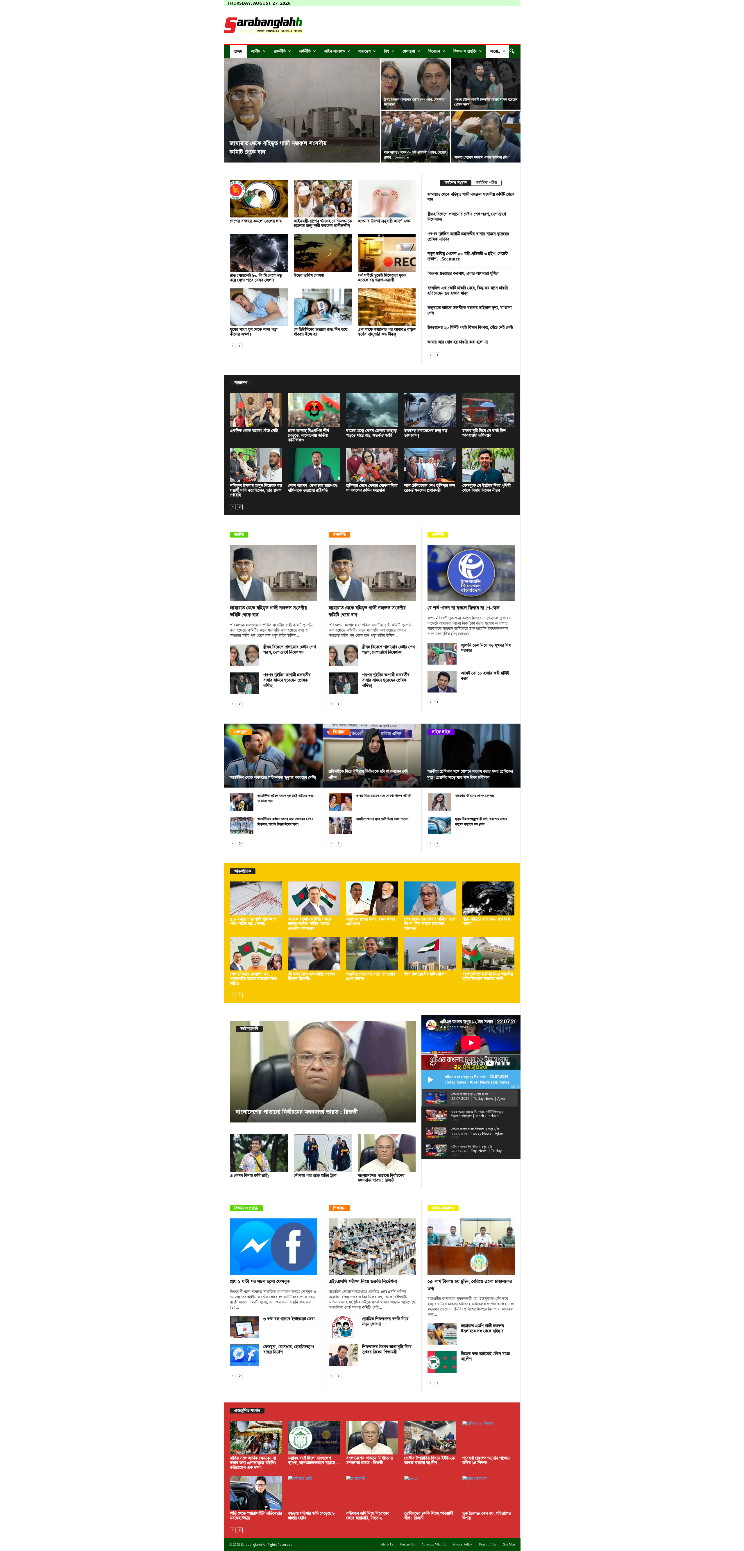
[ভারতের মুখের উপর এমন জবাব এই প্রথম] (372, 898)
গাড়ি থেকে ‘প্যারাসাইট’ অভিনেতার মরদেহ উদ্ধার (256, 1516)
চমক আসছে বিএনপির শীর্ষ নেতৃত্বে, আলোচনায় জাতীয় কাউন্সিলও (308, 435)
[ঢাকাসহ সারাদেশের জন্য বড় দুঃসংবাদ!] (430, 410)
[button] (511, 51)
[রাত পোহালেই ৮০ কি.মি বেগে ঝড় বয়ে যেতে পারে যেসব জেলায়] (259, 253)
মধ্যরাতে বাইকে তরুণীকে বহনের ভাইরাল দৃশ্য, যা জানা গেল (470, 310)
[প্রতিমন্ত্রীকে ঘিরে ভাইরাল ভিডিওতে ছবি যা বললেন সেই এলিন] (372, 756)
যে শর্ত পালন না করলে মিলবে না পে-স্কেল (463, 608)
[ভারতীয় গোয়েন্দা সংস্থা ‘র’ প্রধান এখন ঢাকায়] (372, 953)
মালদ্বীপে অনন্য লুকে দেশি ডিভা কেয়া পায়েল (382, 819)
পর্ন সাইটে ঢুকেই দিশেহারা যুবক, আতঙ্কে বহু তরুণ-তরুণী (382, 278)
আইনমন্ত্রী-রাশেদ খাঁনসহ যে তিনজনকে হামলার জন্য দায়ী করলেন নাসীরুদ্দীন (323, 223)
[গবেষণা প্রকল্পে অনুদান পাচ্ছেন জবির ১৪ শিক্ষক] (488, 1437)
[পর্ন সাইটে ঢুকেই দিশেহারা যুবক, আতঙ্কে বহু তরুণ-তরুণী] (387, 253)
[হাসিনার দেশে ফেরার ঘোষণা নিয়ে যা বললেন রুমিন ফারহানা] (372, 465)
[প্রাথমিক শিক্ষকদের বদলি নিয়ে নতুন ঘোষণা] (343, 1327)
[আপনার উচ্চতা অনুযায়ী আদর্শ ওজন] (387, 198)
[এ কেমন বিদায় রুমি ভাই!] (259, 1153)
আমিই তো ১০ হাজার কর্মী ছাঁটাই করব (485, 675)
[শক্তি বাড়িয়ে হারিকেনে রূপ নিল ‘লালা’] (488, 898)
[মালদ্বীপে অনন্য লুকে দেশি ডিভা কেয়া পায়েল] (340, 825)
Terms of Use (487, 1544)
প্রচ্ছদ (238, 51)
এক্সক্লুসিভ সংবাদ (247, 1410)
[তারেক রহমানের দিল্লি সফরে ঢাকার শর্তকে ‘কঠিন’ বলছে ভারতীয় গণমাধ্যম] (314, 898)
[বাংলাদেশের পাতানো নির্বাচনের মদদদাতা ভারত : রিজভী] (387, 1153)
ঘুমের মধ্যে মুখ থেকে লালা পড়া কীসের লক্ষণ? (253, 332)
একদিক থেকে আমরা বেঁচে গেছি (254, 431)
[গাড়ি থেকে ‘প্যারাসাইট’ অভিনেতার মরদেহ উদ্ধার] (256, 1492)
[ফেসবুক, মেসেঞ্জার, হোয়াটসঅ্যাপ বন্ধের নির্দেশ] (244, 1355)
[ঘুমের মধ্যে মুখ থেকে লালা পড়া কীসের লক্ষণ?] (259, 307)
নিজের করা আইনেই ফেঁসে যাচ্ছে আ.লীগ (485, 1356)
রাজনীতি (280, 51)
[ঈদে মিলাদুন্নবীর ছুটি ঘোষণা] (430, 953)
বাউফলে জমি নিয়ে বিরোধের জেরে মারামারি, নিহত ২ (367, 1516)
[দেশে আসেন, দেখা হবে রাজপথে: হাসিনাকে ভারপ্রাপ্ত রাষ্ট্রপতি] (314, 465)
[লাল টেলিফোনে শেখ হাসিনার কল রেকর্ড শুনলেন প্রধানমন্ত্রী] (430, 465)
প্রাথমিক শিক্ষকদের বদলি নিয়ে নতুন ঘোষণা (385, 1321)
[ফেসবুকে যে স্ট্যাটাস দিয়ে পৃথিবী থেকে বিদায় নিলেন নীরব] (488, 465)
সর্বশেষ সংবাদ (456, 183)
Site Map (509, 1544)
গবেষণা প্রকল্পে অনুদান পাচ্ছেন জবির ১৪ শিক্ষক (486, 1460)
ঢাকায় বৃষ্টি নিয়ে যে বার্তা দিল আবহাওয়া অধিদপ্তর (484, 433)
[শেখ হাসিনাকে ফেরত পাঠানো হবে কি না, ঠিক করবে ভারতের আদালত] (430, 898)
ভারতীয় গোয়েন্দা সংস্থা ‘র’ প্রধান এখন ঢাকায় (370, 976)
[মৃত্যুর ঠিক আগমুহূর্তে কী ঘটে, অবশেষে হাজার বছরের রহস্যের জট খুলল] (439, 825)
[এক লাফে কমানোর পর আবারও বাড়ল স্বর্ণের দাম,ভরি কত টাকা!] (387, 307)
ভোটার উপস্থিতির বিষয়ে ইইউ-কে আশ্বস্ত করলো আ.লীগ (314, 1112)
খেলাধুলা (409, 51)
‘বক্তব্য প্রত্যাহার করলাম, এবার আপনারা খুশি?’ (481, 157)
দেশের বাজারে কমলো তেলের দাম (256, 221)
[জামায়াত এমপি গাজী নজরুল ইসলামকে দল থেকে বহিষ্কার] (442, 1334)
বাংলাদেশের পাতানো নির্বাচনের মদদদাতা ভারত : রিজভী (381, 1178)
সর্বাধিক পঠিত (486, 183)
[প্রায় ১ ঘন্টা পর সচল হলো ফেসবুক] (273, 1246)
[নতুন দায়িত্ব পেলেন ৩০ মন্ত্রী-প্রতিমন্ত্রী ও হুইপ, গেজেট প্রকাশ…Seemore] (415, 137)
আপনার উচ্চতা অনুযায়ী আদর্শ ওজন (385, 221)
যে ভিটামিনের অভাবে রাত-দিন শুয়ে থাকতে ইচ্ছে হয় (320, 332)
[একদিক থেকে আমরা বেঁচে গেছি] (256, 410)
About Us (387, 1544)
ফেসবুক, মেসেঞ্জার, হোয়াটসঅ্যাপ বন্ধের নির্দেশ (288, 1349)
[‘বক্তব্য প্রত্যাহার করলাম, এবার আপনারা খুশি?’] (486, 137)
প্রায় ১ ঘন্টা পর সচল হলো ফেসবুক (260, 1282)
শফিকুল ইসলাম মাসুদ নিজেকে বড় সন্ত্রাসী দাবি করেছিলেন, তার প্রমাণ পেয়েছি (256, 490)
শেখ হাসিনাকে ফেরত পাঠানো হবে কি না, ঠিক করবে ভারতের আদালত (429, 923)
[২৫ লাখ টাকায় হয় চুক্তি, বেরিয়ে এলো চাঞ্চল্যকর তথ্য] (471, 1246)
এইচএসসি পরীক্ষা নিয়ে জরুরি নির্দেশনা (363, 1282)
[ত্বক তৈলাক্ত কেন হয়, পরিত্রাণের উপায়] (488, 1492)
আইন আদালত (334, 51)
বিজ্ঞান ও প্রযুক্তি (465, 51)
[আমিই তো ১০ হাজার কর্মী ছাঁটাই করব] (442, 681)
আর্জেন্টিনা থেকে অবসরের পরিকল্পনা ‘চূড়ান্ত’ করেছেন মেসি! (273, 777)
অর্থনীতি (305, 51)
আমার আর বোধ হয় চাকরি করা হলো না (458, 342)
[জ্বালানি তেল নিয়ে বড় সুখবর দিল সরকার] (442, 654)
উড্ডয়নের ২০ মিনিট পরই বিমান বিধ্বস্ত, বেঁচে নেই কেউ (470, 328)
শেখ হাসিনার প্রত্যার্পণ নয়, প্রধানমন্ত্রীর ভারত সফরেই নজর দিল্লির (253, 978)
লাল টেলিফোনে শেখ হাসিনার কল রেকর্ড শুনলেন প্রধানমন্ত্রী (429, 488)
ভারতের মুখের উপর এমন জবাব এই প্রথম (370, 921)
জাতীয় (255, 51)
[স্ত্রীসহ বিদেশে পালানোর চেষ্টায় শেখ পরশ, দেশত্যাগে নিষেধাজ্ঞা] (415, 84)
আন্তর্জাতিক (242, 871)
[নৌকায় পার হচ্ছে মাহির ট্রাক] (323, 1153)
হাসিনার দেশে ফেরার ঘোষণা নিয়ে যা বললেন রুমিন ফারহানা (372, 488)
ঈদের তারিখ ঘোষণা (309, 276)
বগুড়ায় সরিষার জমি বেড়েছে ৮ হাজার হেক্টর (311, 1516)
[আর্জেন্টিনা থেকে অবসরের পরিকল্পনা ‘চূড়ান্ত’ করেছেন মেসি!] (273, 756)
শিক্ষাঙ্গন (339, 1208)
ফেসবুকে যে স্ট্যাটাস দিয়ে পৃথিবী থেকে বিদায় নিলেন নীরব (486, 488)
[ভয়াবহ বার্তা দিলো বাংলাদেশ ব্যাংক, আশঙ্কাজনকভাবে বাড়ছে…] (314, 1437)
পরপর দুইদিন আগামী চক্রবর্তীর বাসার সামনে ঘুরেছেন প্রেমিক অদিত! (468, 236)
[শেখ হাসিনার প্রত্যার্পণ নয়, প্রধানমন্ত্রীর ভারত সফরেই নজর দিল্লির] (256, 953)
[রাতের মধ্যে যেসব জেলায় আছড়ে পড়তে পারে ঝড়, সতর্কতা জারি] (372, 410)
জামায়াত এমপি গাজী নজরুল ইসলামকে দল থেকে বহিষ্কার (482, 1328)
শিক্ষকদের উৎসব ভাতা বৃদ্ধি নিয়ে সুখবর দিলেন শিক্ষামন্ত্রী (387, 1349)
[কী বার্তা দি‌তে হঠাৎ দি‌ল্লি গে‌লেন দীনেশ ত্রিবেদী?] (314, 953)
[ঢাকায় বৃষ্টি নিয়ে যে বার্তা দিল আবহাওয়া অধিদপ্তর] (488, 410)
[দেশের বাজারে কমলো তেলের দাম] (259, 198)
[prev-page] (233, 345)
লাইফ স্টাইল (441, 732)
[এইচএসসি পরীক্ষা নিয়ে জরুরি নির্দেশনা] (372, 1246)
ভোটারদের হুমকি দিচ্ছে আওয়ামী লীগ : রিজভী (428, 1516)
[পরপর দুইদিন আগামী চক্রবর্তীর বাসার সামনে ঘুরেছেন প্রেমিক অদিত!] (486, 84)
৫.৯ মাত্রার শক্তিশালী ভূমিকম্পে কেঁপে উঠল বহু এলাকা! (253, 921)
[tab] (455, 183)
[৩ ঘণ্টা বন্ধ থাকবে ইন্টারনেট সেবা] (244, 1327)
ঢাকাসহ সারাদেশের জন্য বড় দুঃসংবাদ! (425, 433)
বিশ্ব (386, 51)
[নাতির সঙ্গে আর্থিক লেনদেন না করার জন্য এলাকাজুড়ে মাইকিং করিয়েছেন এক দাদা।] (256, 1437)
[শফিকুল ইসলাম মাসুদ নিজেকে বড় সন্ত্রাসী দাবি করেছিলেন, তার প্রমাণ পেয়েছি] (256, 465)
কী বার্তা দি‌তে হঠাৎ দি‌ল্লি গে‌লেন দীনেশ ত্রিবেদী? (311, 976)
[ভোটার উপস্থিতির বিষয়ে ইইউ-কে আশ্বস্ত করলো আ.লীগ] (341, 1071)
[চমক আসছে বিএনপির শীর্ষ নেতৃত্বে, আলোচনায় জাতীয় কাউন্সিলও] (314, 410)
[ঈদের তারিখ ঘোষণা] (323, 253)
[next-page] (240, 345)
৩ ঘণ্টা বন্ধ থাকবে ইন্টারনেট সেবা (288, 1319)
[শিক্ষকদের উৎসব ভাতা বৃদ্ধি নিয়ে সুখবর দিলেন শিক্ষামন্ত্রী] (343, 1355)
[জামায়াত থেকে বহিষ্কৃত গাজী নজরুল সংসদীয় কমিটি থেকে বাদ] (302, 110)
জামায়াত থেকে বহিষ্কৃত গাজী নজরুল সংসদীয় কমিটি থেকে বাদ (471, 197)
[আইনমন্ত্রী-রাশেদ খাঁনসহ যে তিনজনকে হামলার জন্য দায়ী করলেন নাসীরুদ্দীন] (323, 198)
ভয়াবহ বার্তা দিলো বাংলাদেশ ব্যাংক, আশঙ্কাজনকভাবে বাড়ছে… (314, 1460)
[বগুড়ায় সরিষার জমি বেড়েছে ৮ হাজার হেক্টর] (314, 1492)
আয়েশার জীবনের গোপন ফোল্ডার (475, 796)
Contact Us (407, 1544)
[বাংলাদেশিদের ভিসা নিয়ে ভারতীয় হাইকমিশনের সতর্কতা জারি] (488, 953)
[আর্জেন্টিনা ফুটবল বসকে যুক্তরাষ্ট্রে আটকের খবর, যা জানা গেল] (241, 802)
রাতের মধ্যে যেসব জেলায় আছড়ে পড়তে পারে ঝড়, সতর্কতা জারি (371, 433)
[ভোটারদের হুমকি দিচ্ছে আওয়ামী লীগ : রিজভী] (430, 1492)
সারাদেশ (364, 51)
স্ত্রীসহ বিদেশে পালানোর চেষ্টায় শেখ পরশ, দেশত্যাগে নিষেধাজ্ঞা (467, 216)
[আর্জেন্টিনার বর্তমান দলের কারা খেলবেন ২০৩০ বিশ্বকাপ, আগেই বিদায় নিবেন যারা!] (241, 825)
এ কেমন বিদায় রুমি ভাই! (249, 1176)
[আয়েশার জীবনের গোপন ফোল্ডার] (439, 802)
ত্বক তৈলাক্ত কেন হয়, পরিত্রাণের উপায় (486, 1516)
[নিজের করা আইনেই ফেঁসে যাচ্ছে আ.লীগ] (442, 1362)
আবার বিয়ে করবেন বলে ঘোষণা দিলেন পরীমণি (384, 796)
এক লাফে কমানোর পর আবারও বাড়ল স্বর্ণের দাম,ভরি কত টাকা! (387, 332)
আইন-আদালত (443, 1208)
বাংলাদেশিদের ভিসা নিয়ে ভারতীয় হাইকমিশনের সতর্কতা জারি (487, 976)
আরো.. (495, 51)
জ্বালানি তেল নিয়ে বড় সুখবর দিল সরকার (486, 648)
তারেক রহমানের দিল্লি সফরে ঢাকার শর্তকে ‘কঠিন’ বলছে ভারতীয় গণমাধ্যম (309, 923)
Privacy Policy (462, 1544)
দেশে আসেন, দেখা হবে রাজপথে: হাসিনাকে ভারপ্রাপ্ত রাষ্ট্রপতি (313, 488)
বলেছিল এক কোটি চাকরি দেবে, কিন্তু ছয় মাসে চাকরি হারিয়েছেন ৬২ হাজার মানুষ (468, 290)
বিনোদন (434, 51)
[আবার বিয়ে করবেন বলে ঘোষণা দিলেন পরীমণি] (340, 802)
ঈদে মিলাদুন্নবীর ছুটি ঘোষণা (425, 974)
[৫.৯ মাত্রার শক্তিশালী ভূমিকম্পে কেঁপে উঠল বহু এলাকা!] (256, 898)
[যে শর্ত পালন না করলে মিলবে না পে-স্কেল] (471, 573)
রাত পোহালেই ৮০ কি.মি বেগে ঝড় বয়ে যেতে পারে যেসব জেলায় (256, 278)
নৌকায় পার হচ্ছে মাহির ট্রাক (315, 1176)
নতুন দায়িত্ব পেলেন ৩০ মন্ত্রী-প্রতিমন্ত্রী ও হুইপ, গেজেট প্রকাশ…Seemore (468, 256)
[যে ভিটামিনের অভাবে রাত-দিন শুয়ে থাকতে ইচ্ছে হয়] (323, 307)
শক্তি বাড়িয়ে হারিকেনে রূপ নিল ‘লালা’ (486, 921)
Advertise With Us (433, 1544)
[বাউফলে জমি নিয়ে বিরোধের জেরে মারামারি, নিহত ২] (372, 1492)
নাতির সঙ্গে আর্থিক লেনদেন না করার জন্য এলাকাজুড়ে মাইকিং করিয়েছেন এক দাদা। (253, 1462)
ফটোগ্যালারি (249, 1029)
